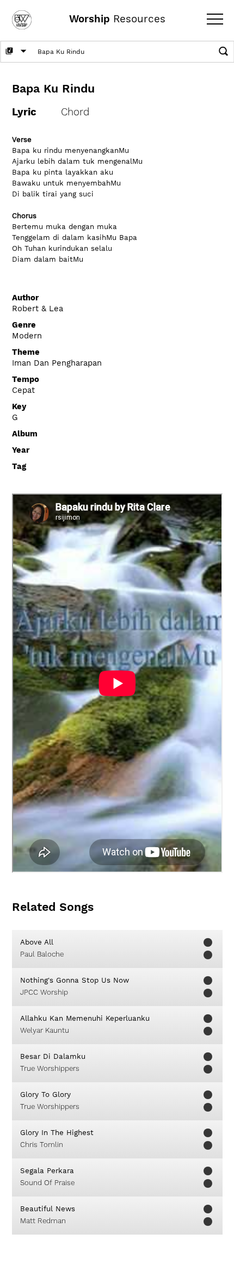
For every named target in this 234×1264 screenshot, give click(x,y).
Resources (117, 19)
